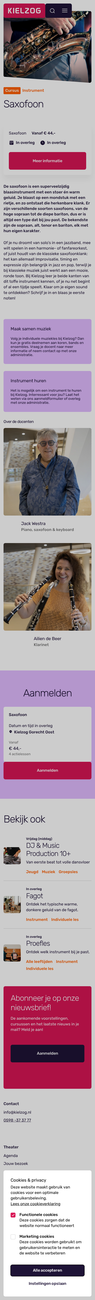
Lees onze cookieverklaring (35, 1203)
